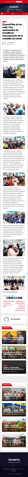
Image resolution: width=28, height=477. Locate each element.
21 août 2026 (8, 398)
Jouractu (14, 7)
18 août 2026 (8, 444)
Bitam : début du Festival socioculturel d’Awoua (13, 395)
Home (8, 473)
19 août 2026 (8, 429)
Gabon (5, 392)
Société (4, 21)
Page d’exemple (17, 473)
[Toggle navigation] (13, 14)
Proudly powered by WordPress (9, 468)
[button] (23, 13)
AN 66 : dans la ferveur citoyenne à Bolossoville (12, 442)
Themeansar (13, 470)
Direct (12, 473)
